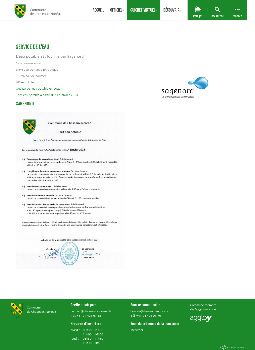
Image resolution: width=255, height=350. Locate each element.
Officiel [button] (116, 10)
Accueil (98, 10)
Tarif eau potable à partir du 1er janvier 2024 (47, 95)
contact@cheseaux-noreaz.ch (91, 311)
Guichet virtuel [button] (142, 10)
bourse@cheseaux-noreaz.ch (150, 311)
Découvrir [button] (171, 10)
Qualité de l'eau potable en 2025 (38, 88)
